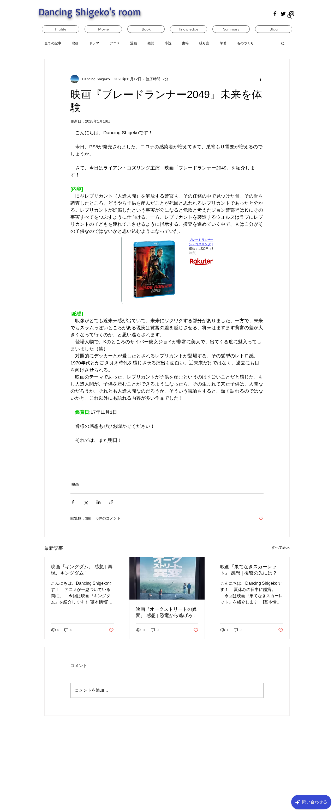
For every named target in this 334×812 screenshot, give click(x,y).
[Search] (289, 16)
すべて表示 (280, 547)
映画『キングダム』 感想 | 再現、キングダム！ (81, 570)
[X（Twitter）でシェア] (85, 502)
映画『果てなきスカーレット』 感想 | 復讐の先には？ (248, 570)
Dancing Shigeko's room (90, 11)
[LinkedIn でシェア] (98, 502)
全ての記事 (52, 43)
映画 (75, 484)
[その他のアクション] (260, 79)
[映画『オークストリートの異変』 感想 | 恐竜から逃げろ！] (167, 578)
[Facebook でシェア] (72, 502)
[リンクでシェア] (111, 502)
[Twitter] (283, 13)
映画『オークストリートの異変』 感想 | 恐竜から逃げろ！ (166, 612)
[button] (283, 43)
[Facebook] (275, 13)
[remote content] (167, 272)
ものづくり (245, 43)
